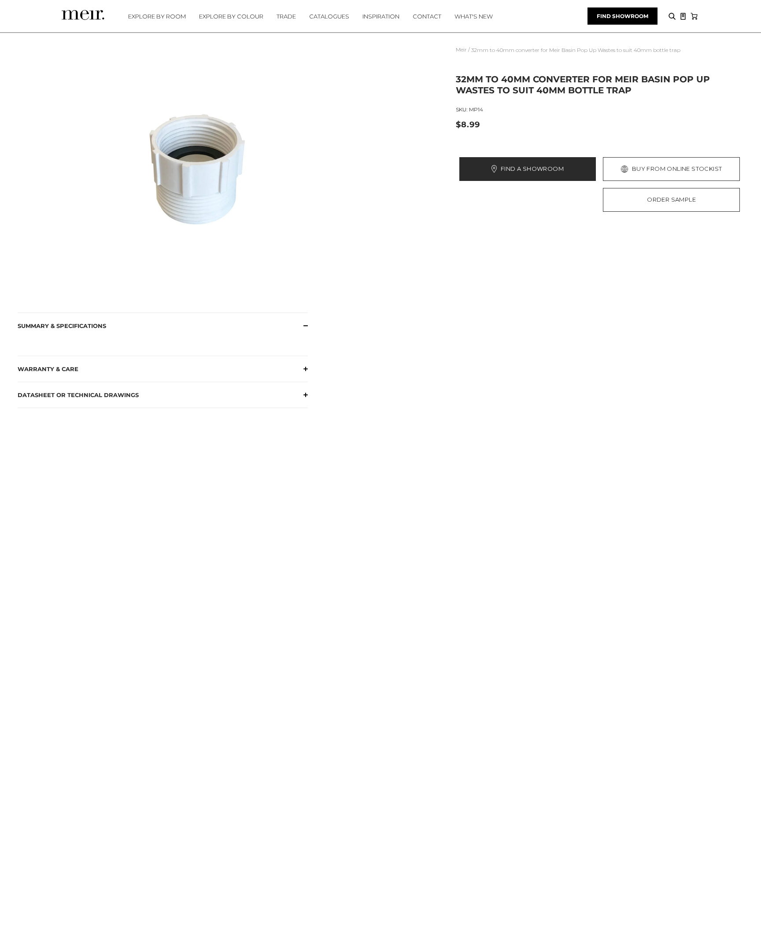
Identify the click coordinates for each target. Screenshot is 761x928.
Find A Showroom (532, 168)
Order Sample (671, 199)
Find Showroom (622, 16)
